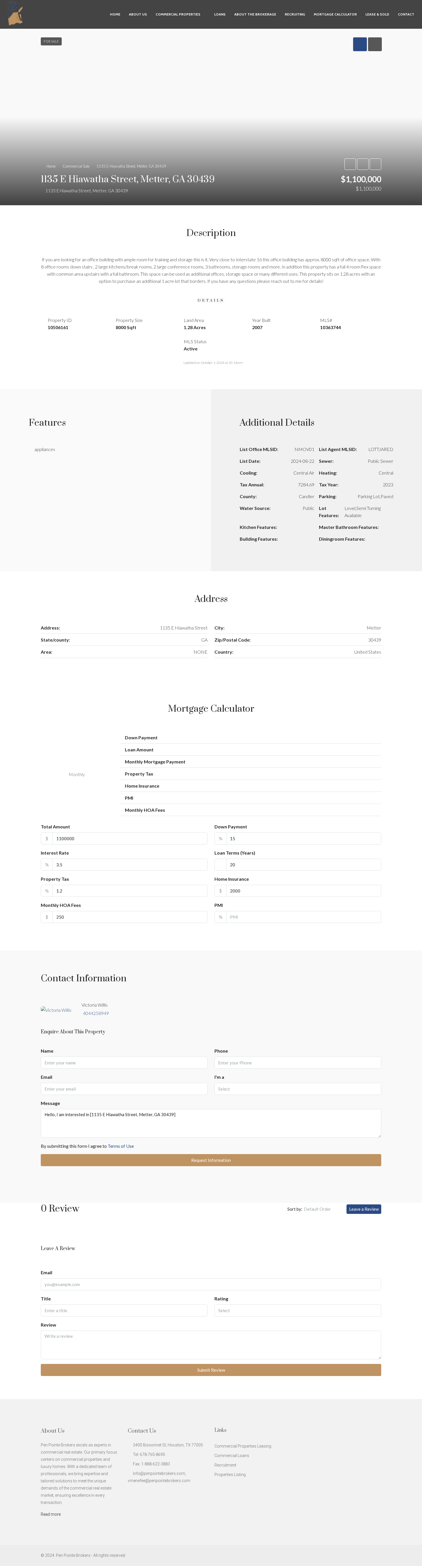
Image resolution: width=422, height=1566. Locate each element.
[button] (211, 117)
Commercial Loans (231, 1455)
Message (50, 1103)
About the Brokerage (255, 14)
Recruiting (295, 14)
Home (115, 14)
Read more (51, 1514)
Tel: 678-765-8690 (149, 1454)
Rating (221, 1298)
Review (48, 1324)
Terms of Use (121, 1146)
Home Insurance (231, 879)
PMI (218, 905)
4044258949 (96, 1013)
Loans (220, 14)
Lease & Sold (377, 14)
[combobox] (297, 1089)
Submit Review (211, 1370)
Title (46, 1298)
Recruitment (225, 1465)
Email (46, 1077)
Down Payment (230, 826)
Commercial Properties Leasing (242, 1446)
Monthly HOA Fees (61, 905)
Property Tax (55, 879)
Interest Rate (55, 852)
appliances (44, 449)
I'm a (219, 1077)
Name (47, 1050)
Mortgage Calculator (335, 14)
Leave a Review (364, 1209)
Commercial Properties (178, 14)
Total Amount (55, 826)
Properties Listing (230, 1474)
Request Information (211, 1160)
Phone (221, 1050)
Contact (406, 14)
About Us (138, 14)
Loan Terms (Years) (234, 852)
